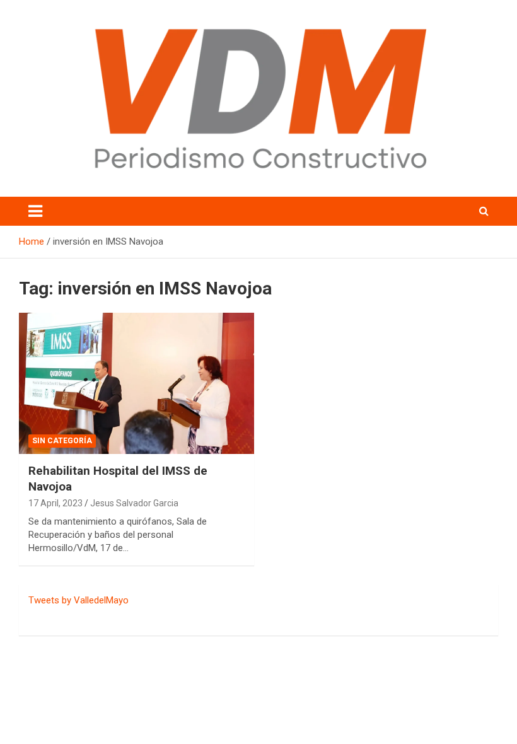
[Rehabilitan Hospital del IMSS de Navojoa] (136, 383)
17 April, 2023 (55, 503)
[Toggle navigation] (35, 211)
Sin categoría (62, 440)
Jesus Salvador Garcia (134, 503)
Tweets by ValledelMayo (78, 600)
